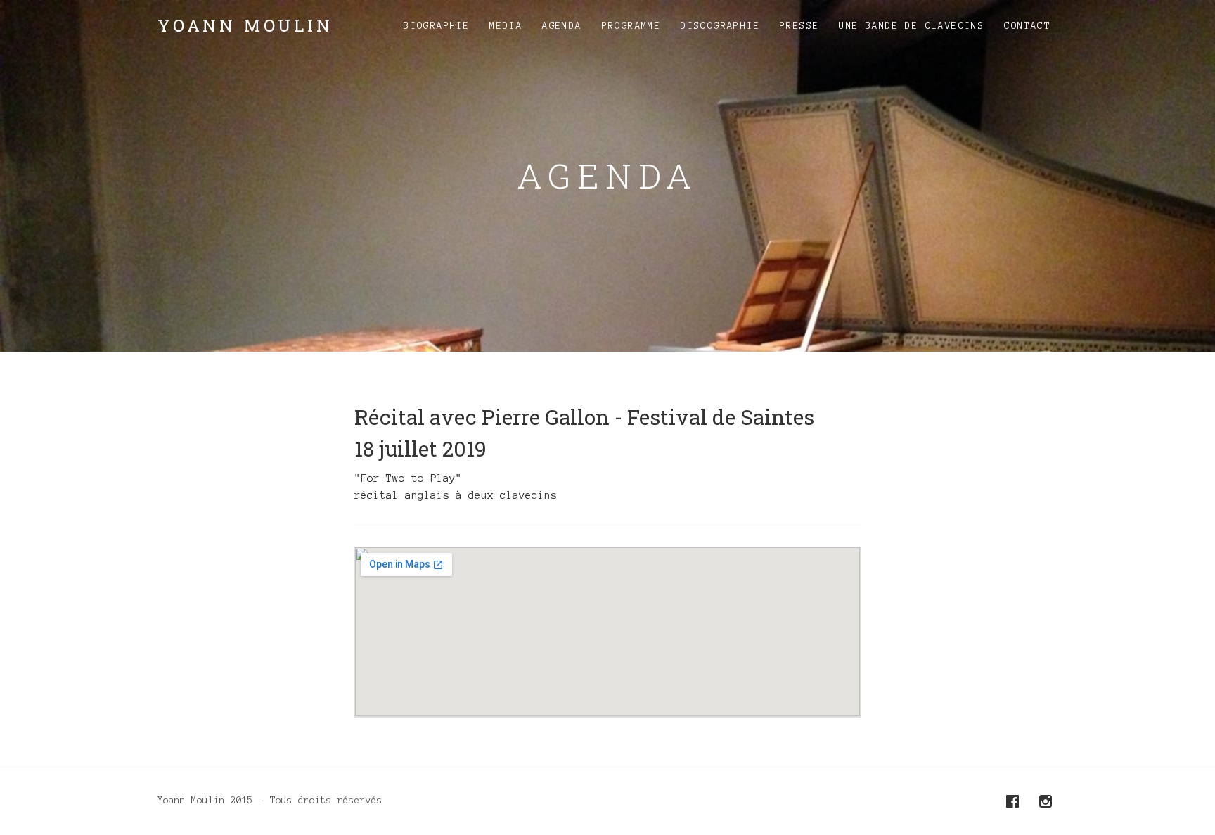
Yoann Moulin (245, 25)
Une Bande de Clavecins (911, 26)
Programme (632, 26)
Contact (1027, 26)
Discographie (720, 26)
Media (505, 26)
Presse (799, 26)
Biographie (437, 26)
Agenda (561, 26)
